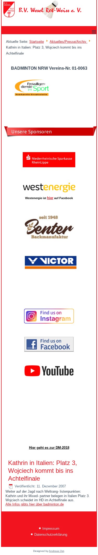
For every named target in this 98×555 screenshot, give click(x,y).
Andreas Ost (56, 551)
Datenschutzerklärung (50, 534)
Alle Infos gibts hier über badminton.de (34, 504)
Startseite (36, 42)
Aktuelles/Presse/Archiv (68, 42)
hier (50, 198)
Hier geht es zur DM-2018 (49, 448)
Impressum (50, 528)
